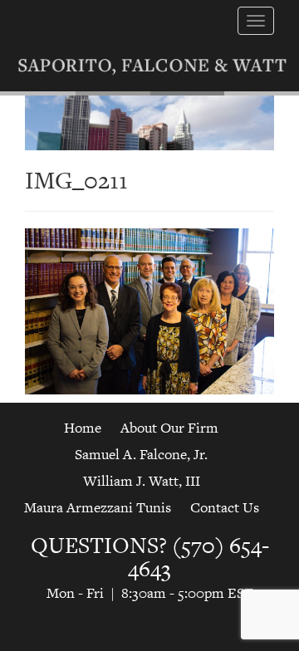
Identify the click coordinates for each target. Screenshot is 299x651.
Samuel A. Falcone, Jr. (141, 454)
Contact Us (224, 507)
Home (82, 428)
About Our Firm (169, 428)
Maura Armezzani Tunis (97, 507)
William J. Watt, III (141, 481)
